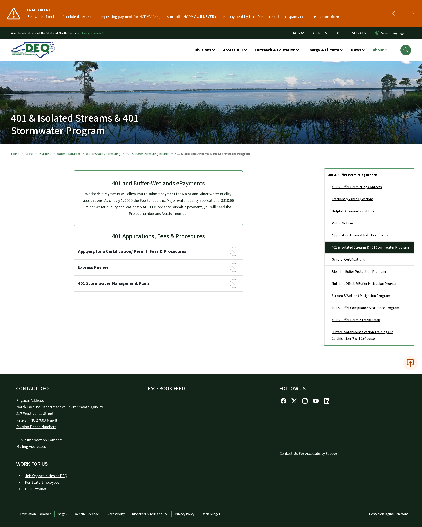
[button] (405, 50)
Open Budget (211, 514)
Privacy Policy (184, 514)
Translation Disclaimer (35, 514)
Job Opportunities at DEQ (46, 476)
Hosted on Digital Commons (388, 514)
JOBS (339, 33)
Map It (52, 420)
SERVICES (359, 33)
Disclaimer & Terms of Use (150, 514)
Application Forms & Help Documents (360, 235)
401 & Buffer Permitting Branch (147, 153)
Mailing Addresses (31, 446)
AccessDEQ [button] (233, 50)
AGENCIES (320, 33)
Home (15, 153)
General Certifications (348, 259)
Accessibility (116, 514)
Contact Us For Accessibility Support (309, 453)
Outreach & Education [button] (275, 50)
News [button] (356, 50)
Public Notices (342, 223)
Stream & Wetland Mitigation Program (361, 295)
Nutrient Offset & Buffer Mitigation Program (365, 283)
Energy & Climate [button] (323, 50)
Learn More (329, 17)
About (29, 153)
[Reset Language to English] (377, 33)
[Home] (33, 45)
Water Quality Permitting (103, 153)
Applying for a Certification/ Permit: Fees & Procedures (132, 251)
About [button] (378, 50)
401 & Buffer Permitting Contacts (357, 187)
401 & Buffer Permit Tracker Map (356, 320)
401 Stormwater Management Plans (113, 283)
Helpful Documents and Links (354, 211)
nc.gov (62, 514)
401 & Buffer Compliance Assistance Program (365, 307)
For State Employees (42, 482)
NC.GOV (298, 33)
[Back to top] (410, 363)
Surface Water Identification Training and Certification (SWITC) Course (362, 335)
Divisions (45, 153)
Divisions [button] (203, 50)
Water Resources (68, 153)
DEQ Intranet (36, 489)
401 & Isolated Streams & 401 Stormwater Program (370, 247)
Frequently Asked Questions (352, 199)
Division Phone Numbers (36, 427)
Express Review (93, 267)
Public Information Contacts (39, 440)
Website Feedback (87, 514)
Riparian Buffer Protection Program (359, 271)
